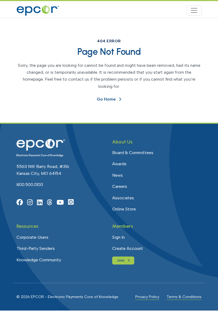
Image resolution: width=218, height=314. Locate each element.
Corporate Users (32, 237)
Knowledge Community (38, 259)
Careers (119, 186)
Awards (119, 163)
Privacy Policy (147, 297)
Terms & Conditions (184, 297)
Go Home (106, 99)
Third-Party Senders (35, 248)
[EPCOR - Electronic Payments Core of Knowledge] (37, 10)
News (117, 175)
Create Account (127, 248)
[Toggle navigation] (194, 10)
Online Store (124, 209)
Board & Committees (132, 152)
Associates (123, 197)
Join (120, 260)
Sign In (118, 237)
